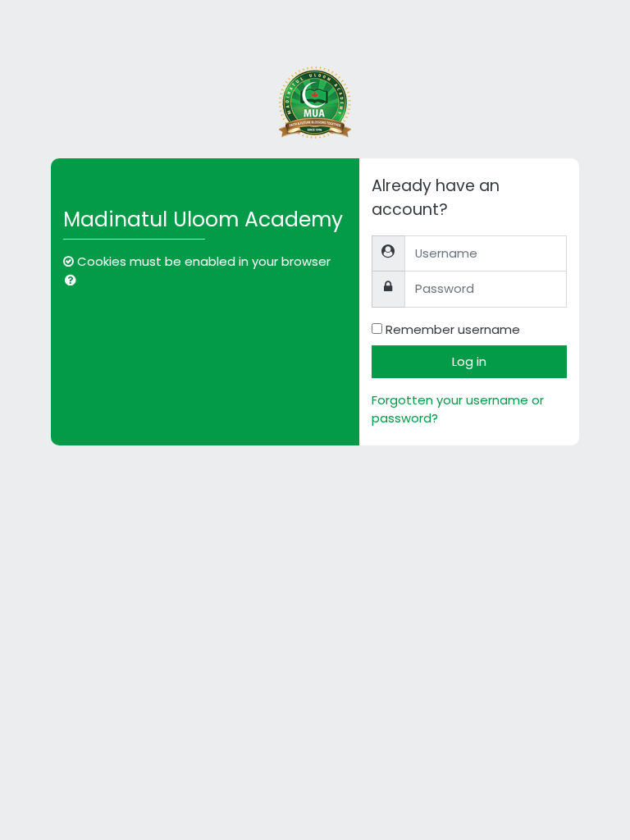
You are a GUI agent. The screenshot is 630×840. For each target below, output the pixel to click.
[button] (73, 280)
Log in (469, 361)
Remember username (453, 329)
